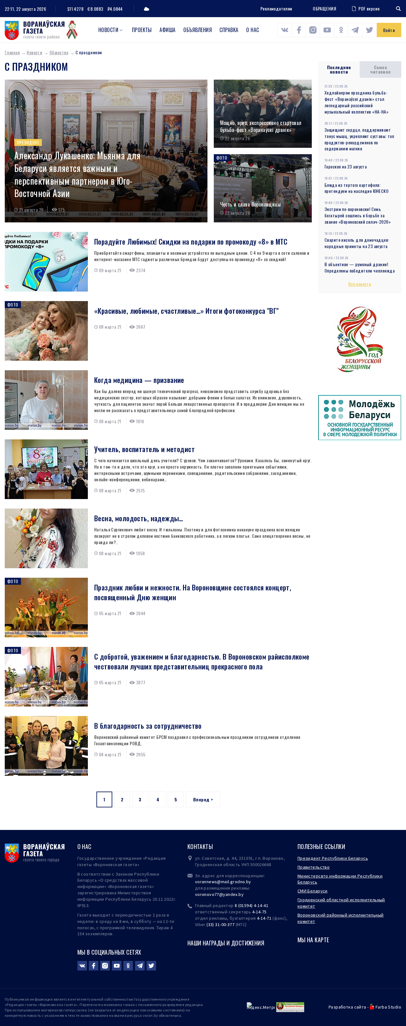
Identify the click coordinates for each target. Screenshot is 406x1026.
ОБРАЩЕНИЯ (324, 8)
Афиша (167, 30)
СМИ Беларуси (313, 891)
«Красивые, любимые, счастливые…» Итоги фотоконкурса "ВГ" (186, 311)
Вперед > (203, 799)
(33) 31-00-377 (220, 924)
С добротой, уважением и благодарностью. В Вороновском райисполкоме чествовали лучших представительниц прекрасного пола (202, 661)
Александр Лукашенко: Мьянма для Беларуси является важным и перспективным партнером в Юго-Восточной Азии (77, 174)
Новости (108, 30)
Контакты (200, 846)
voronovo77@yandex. (217, 894)
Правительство (314, 867)
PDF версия (368, 8)
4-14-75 (259, 912)
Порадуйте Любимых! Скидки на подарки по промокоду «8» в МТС (191, 242)
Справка (228, 30)
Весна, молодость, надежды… (138, 518)
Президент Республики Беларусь (333, 858)
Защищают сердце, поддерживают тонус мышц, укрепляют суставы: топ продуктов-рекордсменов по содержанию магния (359, 139)
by (241, 894)
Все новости (359, 283)
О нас (252, 30)
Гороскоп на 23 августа (345, 166)
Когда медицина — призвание (139, 380)
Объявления (197, 30)
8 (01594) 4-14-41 (251, 905)
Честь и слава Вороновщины (250, 204)
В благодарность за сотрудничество (148, 726)
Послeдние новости (339, 69)
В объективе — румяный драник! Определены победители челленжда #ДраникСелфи (359, 270)
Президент (28, 142)
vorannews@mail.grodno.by (223, 882)
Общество (58, 52)
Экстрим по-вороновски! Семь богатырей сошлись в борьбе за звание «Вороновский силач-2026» (357, 215)
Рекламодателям (276, 8)
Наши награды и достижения (226, 943)
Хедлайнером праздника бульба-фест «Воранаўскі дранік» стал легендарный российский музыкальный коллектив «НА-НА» (356, 102)
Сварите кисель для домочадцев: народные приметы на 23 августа (356, 242)
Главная (12, 52)
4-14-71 (264, 918)
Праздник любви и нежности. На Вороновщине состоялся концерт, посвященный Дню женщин (192, 592)
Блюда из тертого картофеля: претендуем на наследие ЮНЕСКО (356, 187)
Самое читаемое (380, 69)
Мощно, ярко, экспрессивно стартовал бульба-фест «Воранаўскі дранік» (261, 126)
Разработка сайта (347, 1007)
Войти (389, 30)
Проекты (142, 30)
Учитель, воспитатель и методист (144, 449)
